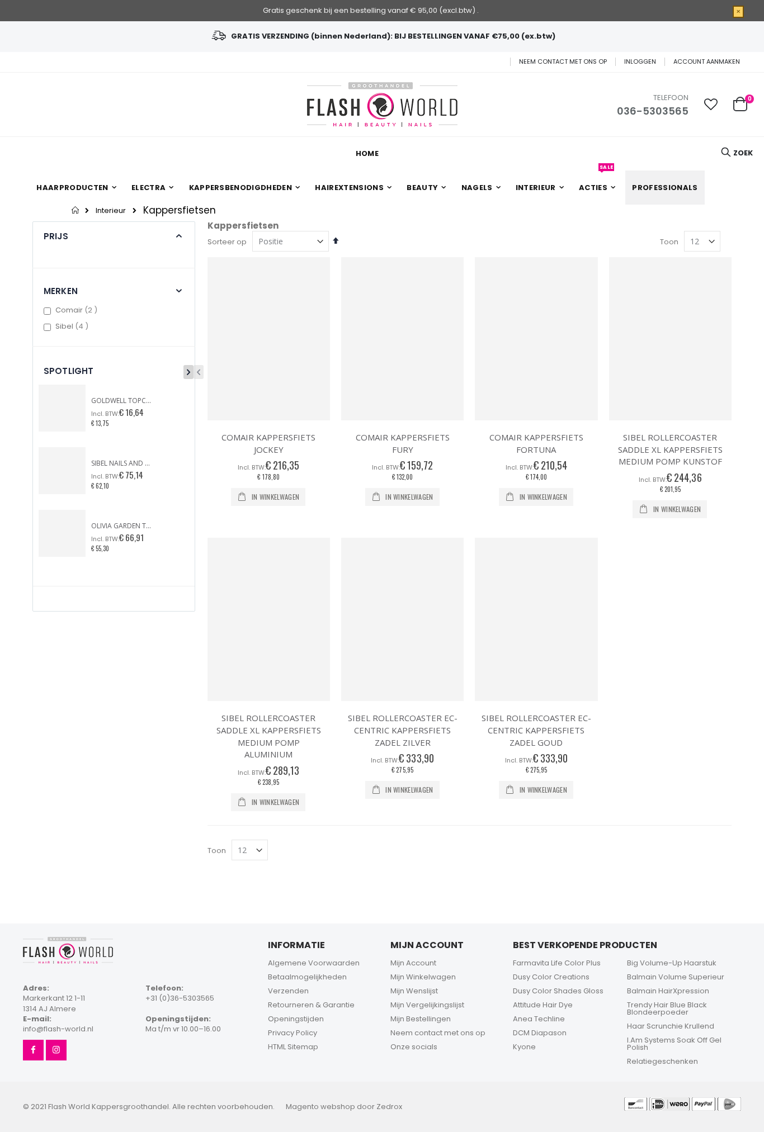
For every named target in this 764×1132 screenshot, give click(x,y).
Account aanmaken (706, 62)
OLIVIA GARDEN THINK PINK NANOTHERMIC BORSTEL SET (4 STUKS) (122, 526)
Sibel (73, 326)
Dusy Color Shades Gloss (558, 991)
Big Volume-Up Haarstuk (671, 963)
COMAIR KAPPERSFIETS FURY (403, 443)
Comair (77, 310)
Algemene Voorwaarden (314, 963)
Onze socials (413, 1046)
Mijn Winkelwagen (423, 977)
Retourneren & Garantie (311, 1005)
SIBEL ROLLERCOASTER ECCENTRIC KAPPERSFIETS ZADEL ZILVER (403, 729)
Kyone (524, 1046)
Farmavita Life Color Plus (557, 963)
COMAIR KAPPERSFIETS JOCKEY (268, 443)
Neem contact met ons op (563, 62)
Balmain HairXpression (668, 991)
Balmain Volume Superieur (675, 977)
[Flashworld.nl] (382, 104)
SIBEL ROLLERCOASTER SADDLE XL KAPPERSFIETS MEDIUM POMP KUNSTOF (670, 449)
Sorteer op (227, 241)
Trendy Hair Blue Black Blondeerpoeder (667, 1008)
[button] (710, 104)
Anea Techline (539, 1018)
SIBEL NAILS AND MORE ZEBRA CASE (122, 463)
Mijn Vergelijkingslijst (427, 1005)
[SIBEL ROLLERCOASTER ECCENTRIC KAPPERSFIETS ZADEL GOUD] (536, 620)
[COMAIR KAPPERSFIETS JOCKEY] (268, 339)
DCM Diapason (540, 1032)
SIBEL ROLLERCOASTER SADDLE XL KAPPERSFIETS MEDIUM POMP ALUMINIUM (268, 736)
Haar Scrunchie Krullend (670, 1026)
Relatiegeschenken (662, 1061)
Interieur (111, 210)
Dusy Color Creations (551, 977)
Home (76, 210)
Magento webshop (320, 1106)
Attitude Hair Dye (543, 1005)
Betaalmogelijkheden (307, 977)
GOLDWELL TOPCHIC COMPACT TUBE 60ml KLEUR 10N (122, 400)
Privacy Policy (292, 1032)
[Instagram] (56, 1050)
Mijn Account (413, 963)
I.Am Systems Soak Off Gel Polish (674, 1044)
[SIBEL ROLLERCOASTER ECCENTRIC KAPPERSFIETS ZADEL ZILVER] (402, 620)
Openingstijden (296, 1018)
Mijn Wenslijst (414, 991)
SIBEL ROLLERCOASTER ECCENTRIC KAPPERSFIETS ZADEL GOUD (536, 729)
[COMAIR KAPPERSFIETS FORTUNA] (536, 339)
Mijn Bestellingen (420, 1018)
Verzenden (288, 991)
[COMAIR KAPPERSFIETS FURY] (402, 339)
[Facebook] (33, 1050)
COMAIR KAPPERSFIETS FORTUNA (536, 443)
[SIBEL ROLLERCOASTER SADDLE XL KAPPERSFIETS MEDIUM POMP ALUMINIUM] (268, 620)
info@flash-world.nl (58, 1029)
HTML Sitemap (293, 1046)
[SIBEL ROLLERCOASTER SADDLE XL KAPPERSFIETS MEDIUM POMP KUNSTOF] (670, 339)
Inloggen (640, 62)
